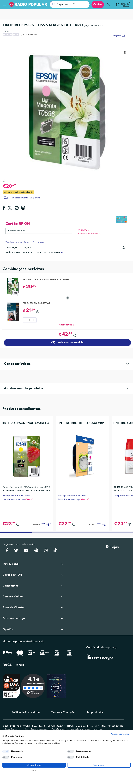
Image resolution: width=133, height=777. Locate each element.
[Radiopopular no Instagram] (46, 551)
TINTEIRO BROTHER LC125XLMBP (80, 423)
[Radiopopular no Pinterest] (36, 551)
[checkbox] (5, 751)
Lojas (114, 547)
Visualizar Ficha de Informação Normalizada (25, 242)
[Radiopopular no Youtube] (26, 551)
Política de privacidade (120, 734)
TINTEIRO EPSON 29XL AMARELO (25, 423)
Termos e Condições (63, 712)
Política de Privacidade (26, 712)
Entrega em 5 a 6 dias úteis (16, 496)
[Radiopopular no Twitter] (16, 551)
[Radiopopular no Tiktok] (55, 551)
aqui (63, 253)
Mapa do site (95, 712)
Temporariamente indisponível (25, 198)
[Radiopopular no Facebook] (7, 551)
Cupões (97, 4)
